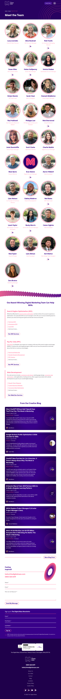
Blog (30, 678)
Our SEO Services (13, 334)
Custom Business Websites (15, 385)
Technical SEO (12, 322)
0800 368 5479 (10, 577)
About (9, 11)
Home (6, 11)
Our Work (30, 673)
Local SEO (11, 326)
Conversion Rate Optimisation (16, 388)
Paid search (10, 344)
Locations (30, 681)
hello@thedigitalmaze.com (15, 574)
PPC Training (11, 357)
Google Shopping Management (16, 355)
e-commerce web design (26, 375)
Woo (14, 383)
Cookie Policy (30, 685)
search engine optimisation (26, 314)
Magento (18, 383)
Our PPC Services (13, 364)
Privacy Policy (30, 683)
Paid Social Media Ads (14, 352)
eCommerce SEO (12, 324)
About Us (30, 671)
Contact (30, 676)
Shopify (10, 383)
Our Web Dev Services (15, 395)
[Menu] (54, 3)
